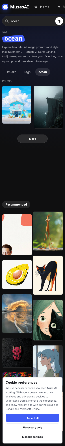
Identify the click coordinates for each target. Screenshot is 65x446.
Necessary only (32, 427)
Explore (10, 72)
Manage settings (32, 436)
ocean (42, 72)
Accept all (33, 418)
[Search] (59, 21)
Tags (27, 72)
